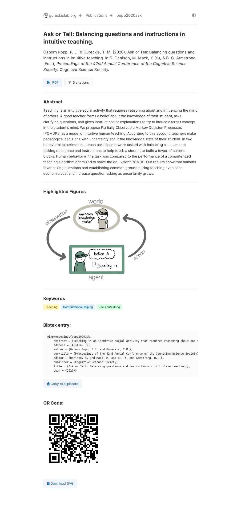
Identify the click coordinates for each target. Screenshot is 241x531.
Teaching (51, 307)
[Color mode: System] (194, 15)
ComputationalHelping (78, 307)
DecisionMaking (109, 307)
